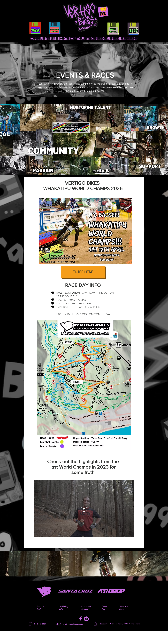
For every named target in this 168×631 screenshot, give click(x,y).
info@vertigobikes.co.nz (73, 624)
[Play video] (84, 509)
